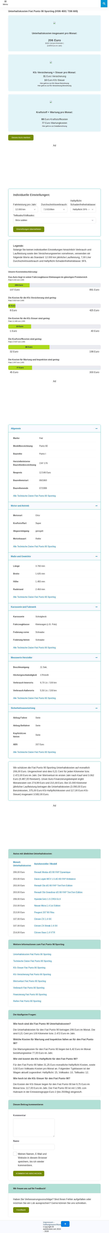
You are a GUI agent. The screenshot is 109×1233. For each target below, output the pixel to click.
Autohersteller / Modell (45, 864)
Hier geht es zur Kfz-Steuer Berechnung (54, 83)
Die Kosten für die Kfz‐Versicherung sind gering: (32, 298)
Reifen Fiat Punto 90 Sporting (27, 1001)
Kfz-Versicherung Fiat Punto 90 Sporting (32, 974)
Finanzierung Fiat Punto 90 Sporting (30, 994)
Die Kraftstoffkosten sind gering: (25, 339)
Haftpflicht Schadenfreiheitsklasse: (83, 202)
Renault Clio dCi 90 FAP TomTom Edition (53, 885)
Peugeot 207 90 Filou (44, 912)
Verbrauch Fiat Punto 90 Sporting (28, 988)
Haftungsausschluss (52, 1224)
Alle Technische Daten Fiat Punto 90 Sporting (34, 496)
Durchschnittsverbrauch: (54, 204)
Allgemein (16, 428)
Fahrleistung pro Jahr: (25, 204)
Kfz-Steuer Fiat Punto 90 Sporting (29, 968)
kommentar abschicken (28, 1173)
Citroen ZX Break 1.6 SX (46, 926)
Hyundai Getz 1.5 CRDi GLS (47, 899)
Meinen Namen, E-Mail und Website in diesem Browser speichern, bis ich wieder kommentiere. (32, 1160)
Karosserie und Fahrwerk (23, 607)
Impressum (48, 1222)
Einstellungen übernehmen (28, 229)
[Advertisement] (58, 165)
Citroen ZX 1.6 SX (42, 919)
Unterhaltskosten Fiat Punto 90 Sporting (32, 954)
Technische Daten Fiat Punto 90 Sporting (32, 961)
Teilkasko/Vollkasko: (24, 215)
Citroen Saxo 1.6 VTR (44, 932)
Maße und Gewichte (21, 556)
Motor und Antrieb (20, 506)
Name (16, 1141)
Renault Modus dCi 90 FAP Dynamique (52, 872)
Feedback (21, 1210)
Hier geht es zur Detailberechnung (54, 126)
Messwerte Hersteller (21, 657)
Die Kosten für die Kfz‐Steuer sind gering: (29, 318)
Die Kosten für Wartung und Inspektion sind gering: (34, 360)
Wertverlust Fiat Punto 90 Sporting (29, 981)
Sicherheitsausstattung (23, 708)
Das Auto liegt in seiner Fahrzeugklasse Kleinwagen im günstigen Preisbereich (47, 277)
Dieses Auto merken (21, 137)
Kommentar (19, 1115)
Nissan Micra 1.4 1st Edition (47, 906)
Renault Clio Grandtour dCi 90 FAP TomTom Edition (58, 892)
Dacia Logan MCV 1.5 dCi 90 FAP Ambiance (55, 879)
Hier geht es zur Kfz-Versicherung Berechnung (54, 86)
